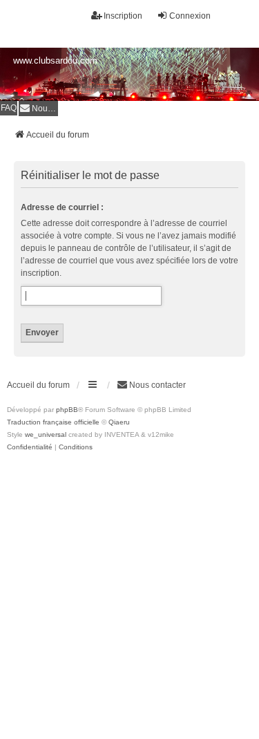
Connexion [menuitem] (190, 16)
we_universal (45, 434)
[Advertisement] (129, 590)
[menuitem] (38, 108)
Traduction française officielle (53, 422)
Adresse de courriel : (62, 207)
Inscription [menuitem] (123, 16)
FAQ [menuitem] (9, 108)
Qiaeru (119, 422)
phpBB (67, 409)
